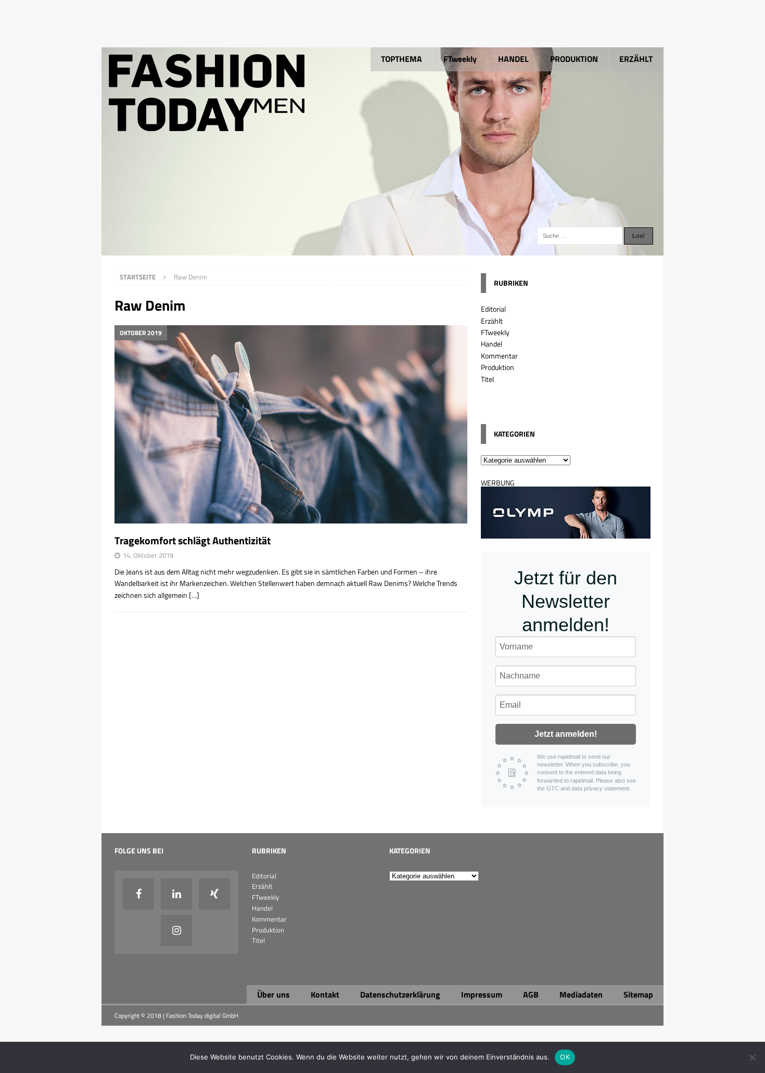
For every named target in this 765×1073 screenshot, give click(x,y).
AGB (531, 994)
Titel (487, 379)
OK (565, 1057)
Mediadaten (581, 994)
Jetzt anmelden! (565, 734)
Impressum (481, 994)
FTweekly (460, 59)
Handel (491, 343)
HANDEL (513, 59)
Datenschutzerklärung (400, 994)
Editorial (493, 308)
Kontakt (325, 994)
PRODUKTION (574, 59)
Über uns (273, 994)
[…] (194, 595)
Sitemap (638, 994)
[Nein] (752, 1057)
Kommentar (499, 355)
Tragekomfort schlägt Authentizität (192, 540)
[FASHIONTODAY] (382, 249)
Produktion (497, 367)
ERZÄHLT (636, 59)
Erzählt (492, 320)
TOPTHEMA (401, 59)
